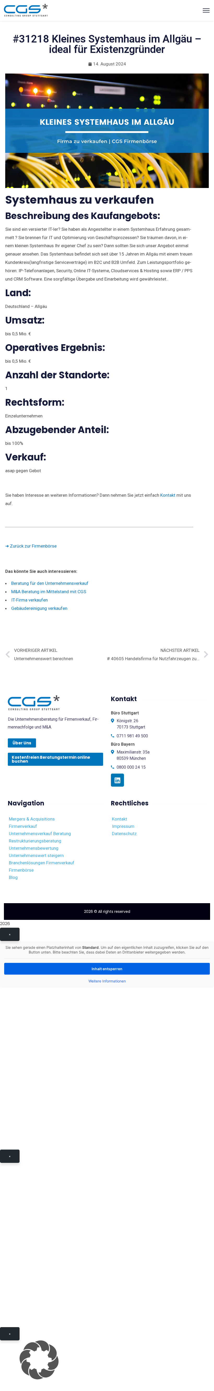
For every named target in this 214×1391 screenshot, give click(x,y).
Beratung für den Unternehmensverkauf (49, 583)
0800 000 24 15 (131, 767)
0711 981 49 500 (132, 735)
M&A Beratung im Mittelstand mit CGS (48, 591)
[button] (107, 1360)
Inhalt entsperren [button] (107, 969)
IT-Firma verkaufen (29, 600)
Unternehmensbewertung (33, 848)
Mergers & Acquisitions (32, 819)
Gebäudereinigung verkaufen (39, 608)
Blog (13, 877)
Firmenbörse (21, 870)
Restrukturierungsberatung (35, 840)
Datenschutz (124, 833)
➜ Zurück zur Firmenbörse (31, 546)
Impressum (123, 826)
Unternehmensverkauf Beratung (40, 833)
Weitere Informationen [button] (107, 981)
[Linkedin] (117, 780)
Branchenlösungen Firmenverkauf (41, 862)
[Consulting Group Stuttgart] (26, 10)
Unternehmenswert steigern (36, 855)
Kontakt (167, 495)
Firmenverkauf (23, 826)
